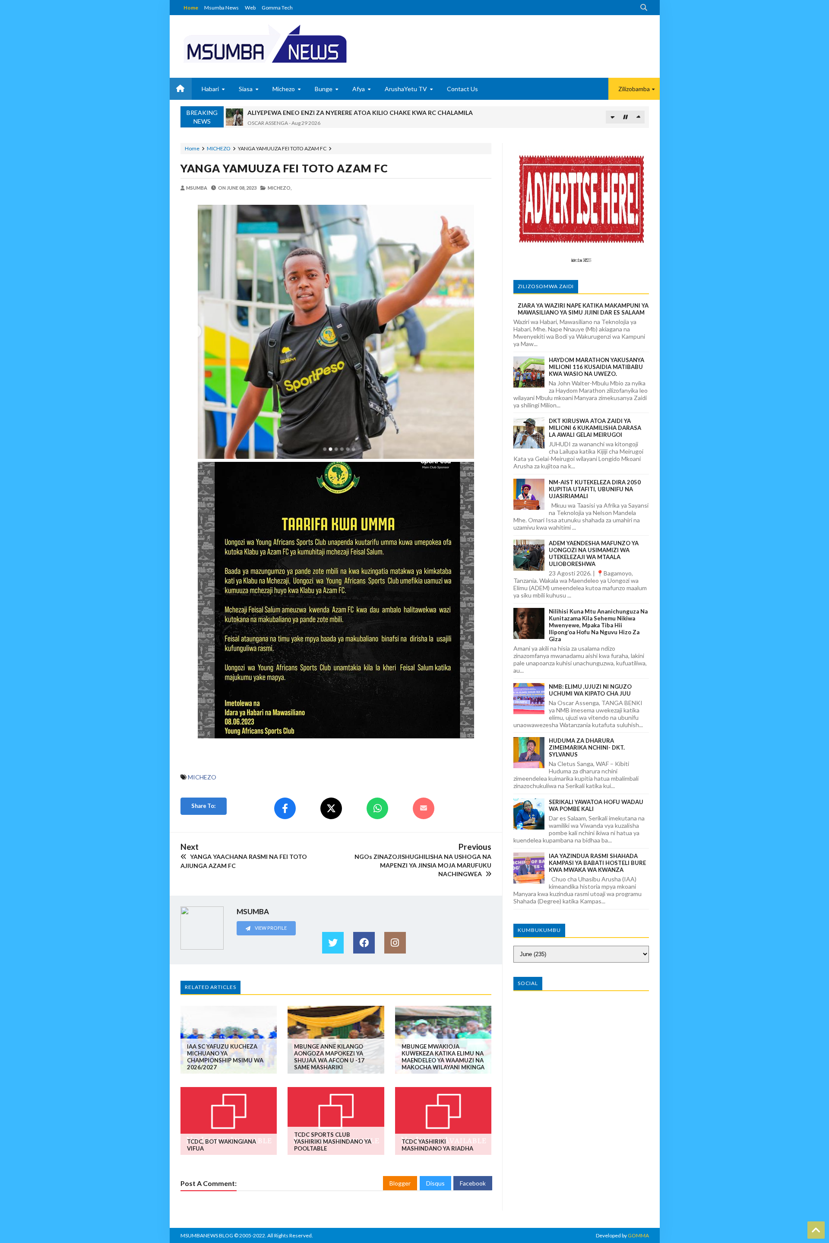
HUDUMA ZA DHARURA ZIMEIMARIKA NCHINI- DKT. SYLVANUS (587, 747)
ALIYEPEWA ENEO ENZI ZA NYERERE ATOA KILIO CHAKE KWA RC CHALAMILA (360, 112)
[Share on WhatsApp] (377, 808)
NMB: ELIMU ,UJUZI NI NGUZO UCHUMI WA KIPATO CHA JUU (590, 690)
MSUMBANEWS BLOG (206, 1235)
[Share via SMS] (423, 808)
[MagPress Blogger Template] (297, 43)
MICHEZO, (279, 188)
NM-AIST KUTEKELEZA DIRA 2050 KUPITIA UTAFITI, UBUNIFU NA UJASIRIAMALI (595, 489)
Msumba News (221, 7)
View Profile (270, 928)
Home (191, 7)
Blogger (400, 1183)
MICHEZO (219, 148)
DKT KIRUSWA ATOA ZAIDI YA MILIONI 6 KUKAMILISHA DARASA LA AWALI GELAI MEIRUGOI (595, 427)
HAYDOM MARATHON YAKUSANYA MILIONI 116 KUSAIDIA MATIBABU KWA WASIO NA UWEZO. (596, 366)
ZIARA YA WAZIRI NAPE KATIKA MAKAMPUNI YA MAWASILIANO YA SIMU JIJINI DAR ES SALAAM (583, 309)
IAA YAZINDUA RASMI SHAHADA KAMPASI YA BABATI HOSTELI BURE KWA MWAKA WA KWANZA (597, 862)
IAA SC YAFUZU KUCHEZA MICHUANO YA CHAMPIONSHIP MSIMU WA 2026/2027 (225, 1057)
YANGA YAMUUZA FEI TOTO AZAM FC (284, 168)
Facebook (473, 1183)
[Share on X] (331, 808)
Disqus (435, 1183)
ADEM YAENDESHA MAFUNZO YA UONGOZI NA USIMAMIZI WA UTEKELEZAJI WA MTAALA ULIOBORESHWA (594, 553)
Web (250, 7)
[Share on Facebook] (285, 808)
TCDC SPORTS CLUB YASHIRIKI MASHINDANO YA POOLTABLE (332, 1141)
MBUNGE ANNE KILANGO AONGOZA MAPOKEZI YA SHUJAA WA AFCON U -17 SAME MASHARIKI (329, 1057)
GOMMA (638, 1235)
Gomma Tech (277, 7)
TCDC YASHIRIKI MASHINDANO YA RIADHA (437, 1145)
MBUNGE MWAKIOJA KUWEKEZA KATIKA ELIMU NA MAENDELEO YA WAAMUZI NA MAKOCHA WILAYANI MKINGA (443, 1057)
